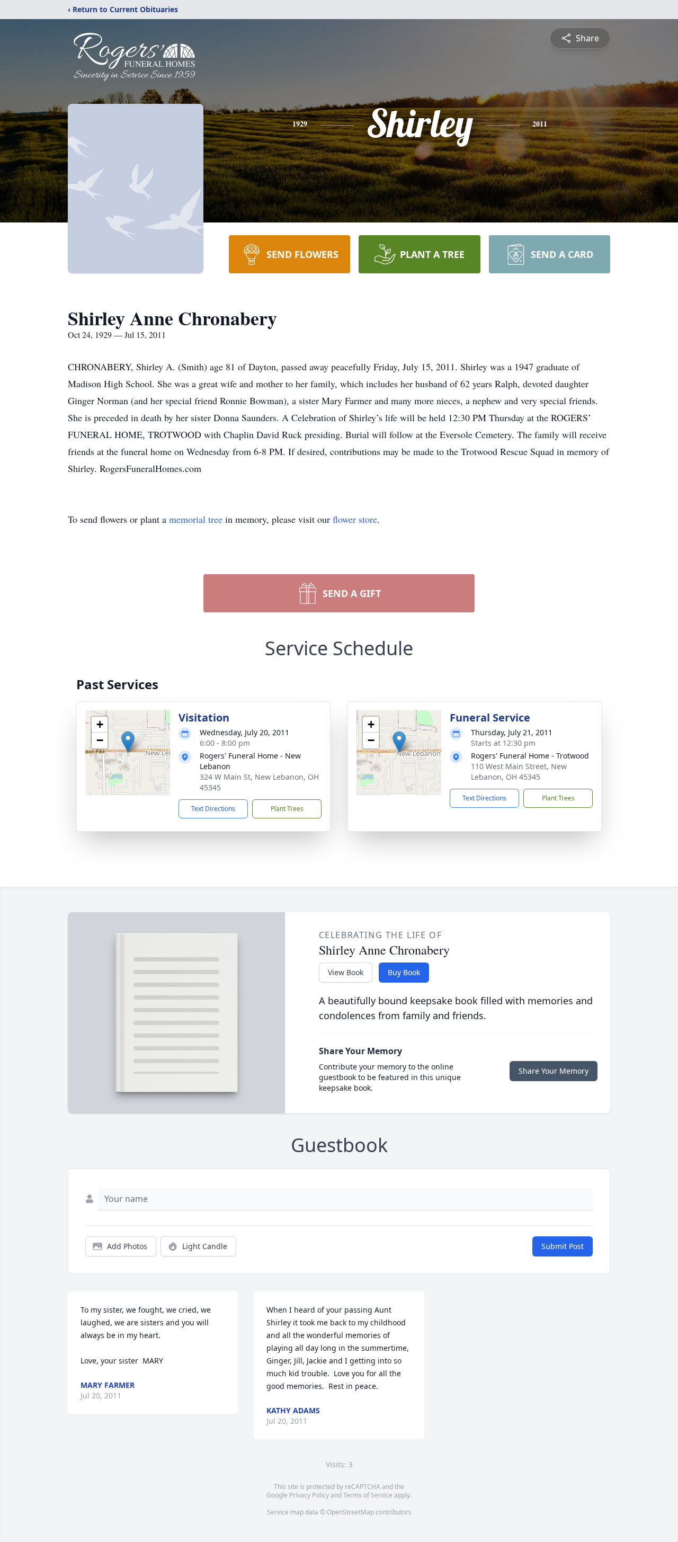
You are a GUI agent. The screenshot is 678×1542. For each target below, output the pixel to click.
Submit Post (562, 1246)
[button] (128, 742)
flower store (355, 519)
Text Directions (213, 808)
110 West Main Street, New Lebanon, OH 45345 (519, 771)
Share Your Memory (553, 1071)
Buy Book (404, 972)
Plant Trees (287, 808)
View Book (345, 972)
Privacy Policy (309, 1495)
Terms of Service (367, 1495)
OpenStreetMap (350, 1512)
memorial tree (195, 519)
